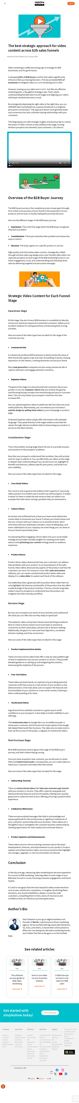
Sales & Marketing (45, 1042)
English (32, 1078)
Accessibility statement (68, 1044)
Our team (6, 1037)
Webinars (55, 1037)
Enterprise (18, 1035)
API (28, 1040)
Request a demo (57, 1044)
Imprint (66, 1036)
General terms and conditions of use (70, 1030)
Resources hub (56, 1035)
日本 (49, 1078)
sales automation (57, 570)
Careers (5, 1040)
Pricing (29, 1044)
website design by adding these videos (25, 410)
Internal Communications (45, 1039)
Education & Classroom (19, 1043)
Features (30, 1035)
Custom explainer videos (33, 1048)
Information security (31, 1057)
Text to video (31, 1037)
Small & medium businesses (20, 1039)
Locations (6, 1042)
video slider (25, 576)
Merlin (36, 922)
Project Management (44, 1055)
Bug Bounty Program (55, 1048)
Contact (54, 1042)
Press (4, 1047)
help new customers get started (54, 788)
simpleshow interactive (31, 1052)
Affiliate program (8, 1044)
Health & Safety (45, 1051)
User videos (18, 1047)
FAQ (53, 1040)
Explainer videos (32, 389)
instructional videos (26, 788)
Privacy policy (68, 1034)
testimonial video (20, 722)
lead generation (20, 367)
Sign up (71, 3)
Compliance (43, 1049)
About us (5, 1035)
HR (40, 1044)
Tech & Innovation (45, 1047)
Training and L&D (45, 1035)
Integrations (31, 1042)
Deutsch (41, 1078)
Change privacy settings (69, 1039)
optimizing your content (30, 542)
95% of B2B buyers (27, 77)
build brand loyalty (25, 761)
